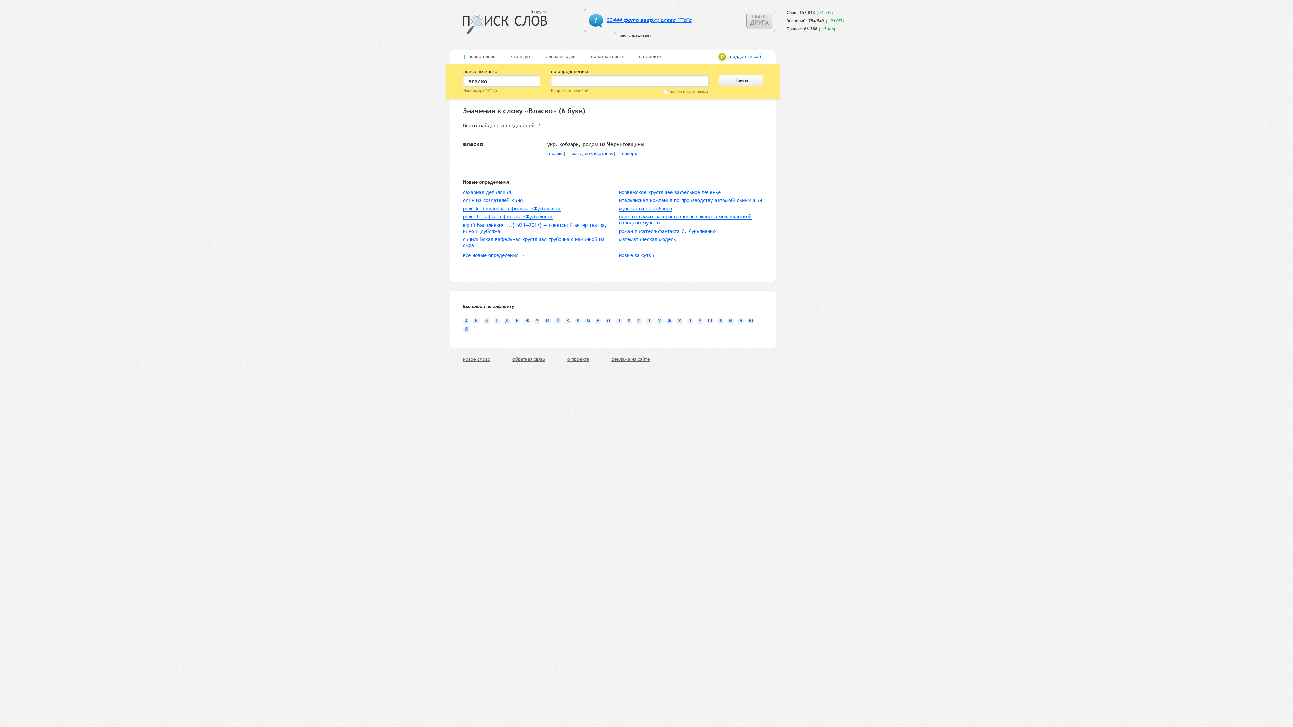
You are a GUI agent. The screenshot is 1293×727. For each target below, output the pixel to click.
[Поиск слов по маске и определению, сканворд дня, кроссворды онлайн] (505, 22)
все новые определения (491, 255)
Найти (741, 80)
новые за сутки (636, 255)
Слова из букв (560, 56)
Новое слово (482, 56)
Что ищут (520, 56)
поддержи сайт (746, 56)
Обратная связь (607, 56)
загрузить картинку (593, 153)
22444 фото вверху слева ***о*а (649, 20)
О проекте (650, 56)
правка (556, 153)
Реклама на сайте (630, 359)
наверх (629, 153)
